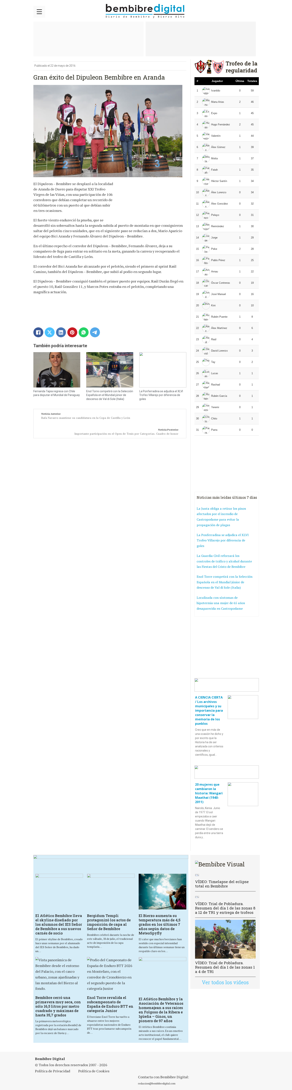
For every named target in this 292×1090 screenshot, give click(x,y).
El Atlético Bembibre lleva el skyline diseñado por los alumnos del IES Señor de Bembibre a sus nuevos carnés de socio (58, 924)
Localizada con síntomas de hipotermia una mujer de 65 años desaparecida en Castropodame (221, 603)
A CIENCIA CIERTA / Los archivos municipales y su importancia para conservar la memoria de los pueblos (209, 710)
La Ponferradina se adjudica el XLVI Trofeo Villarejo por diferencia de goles (161, 395)
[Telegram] (95, 332)
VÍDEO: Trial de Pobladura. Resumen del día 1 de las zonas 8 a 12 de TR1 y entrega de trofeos (225, 908)
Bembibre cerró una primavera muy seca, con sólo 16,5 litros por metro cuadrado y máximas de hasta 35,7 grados (58, 1006)
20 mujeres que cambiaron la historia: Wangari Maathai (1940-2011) (209, 793)
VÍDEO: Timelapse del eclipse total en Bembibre (222, 883)
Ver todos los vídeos (225, 982)
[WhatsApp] (84, 332)
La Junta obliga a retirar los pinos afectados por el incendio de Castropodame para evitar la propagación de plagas (221, 516)
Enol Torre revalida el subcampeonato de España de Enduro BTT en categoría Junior (110, 1004)
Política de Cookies (93, 1071)
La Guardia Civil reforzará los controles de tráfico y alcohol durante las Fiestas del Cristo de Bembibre (224, 561)
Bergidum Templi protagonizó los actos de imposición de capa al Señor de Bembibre (109, 922)
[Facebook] (38, 332)
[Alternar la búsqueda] (254, 11)
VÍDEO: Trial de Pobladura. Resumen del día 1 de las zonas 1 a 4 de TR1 (225, 967)
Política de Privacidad (52, 1071)
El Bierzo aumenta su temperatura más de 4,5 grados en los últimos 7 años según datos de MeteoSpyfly (159, 924)
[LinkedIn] (61, 332)
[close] (39, 12)
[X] (50, 332)
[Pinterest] (72, 332)
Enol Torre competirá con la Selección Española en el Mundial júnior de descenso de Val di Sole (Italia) (109, 395)
